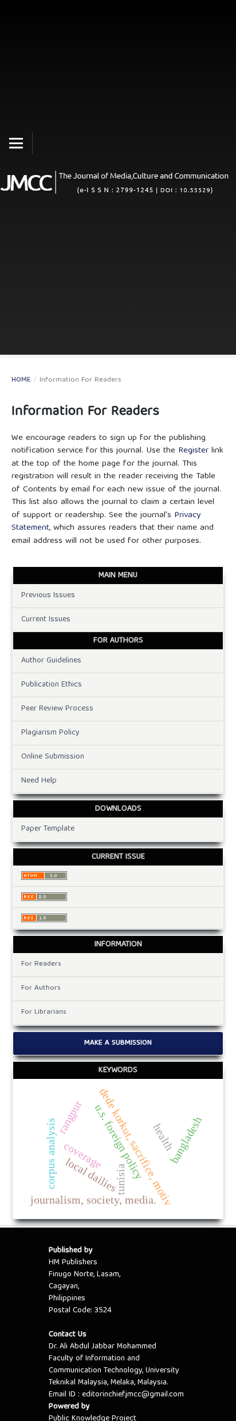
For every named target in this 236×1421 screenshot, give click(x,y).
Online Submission (52, 757)
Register (193, 450)
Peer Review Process (57, 709)
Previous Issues (48, 595)
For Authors (41, 988)
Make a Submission (118, 1043)
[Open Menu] (16, 143)
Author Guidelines (51, 661)
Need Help (39, 781)
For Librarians (43, 1012)
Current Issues (45, 619)
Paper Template (47, 829)
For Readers (41, 964)
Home (21, 380)
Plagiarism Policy (50, 733)
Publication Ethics (51, 685)
